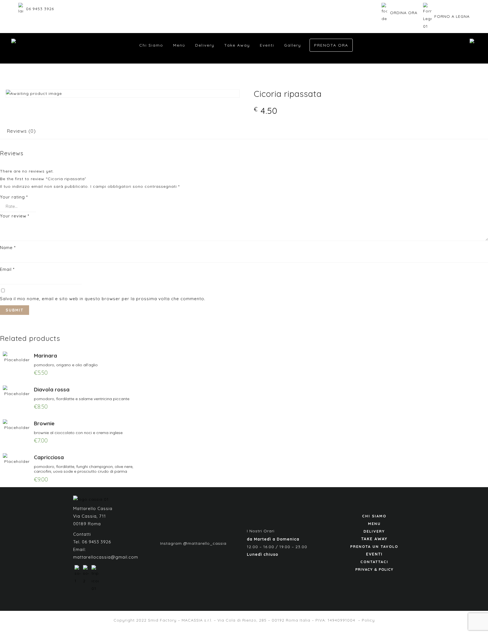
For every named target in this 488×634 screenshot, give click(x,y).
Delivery (204, 45)
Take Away (237, 45)
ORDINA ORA (403, 12)
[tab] (21, 131)
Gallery (292, 45)
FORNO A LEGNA (452, 16)
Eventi (267, 45)
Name (8, 247)
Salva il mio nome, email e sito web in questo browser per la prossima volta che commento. (102, 298)
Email (7, 269)
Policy (368, 620)
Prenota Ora (331, 45)
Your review (14, 216)
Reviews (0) (21, 131)
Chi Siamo (151, 45)
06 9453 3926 (40, 8)
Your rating (14, 197)
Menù (179, 45)
